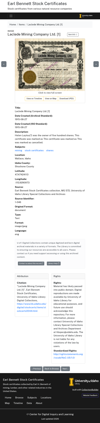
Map (7, 403)
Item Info (72, 34)
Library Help (53, 263)
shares (50, 150)
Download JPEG (67, 98)
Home (13, 24)
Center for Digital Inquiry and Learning (51, 414)
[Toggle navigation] (11, 15)
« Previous (36, 369)
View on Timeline (34, 98)
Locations (46, 397)
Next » (65, 369)
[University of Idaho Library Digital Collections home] (84, 381)
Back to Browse (52, 369)
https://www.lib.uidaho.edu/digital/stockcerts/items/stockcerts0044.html (31, 307)
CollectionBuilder (90, 389)
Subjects (32, 397)
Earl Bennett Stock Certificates (37, 3)
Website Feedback (90, 395)
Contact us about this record (30, 263)
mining (18, 150)
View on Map (50, 98)
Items (22, 24)
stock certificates (34, 150)
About (39, 403)
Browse (19, 397)
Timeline (18, 403)
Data (29, 403)
